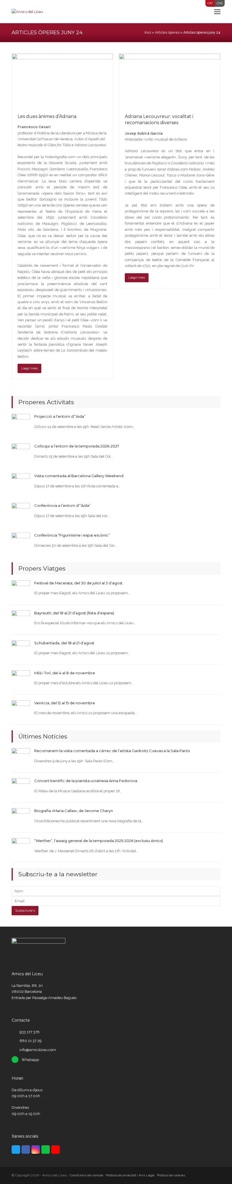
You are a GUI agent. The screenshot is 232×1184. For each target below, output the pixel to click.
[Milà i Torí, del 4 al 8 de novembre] (21, 679)
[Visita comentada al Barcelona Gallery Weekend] (21, 482)
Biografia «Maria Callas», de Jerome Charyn (73, 810)
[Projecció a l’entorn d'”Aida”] (21, 423)
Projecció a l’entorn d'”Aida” (59, 416)
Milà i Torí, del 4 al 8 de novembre (64, 673)
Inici (148, 33)
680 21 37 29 (31, 1041)
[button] (217, 11)
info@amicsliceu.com (38, 1050)
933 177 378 (30, 1032)
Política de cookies (171, 1175)
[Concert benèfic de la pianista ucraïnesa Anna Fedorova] (21, 787)
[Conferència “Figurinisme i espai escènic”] (21, 541)
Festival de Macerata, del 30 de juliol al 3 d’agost (78, 583)
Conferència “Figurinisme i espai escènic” (72, 535)
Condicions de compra (86, 1175)
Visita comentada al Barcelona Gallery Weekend (78, 475)
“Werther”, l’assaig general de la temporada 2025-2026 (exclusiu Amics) (98, 840)
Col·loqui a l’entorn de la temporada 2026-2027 (76, 446)
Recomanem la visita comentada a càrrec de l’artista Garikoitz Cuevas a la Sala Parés (112, 750)
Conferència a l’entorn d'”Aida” (62, 505)
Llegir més (29, 368)
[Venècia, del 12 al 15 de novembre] (21, 709)
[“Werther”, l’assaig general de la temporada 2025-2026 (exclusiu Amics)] (21, 847)
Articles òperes (167, 33)
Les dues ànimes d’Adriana (47, 116)
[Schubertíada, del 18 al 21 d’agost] (21, 649)
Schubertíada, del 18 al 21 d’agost (64, 643)
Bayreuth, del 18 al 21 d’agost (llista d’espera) (74, 613)
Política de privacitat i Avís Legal (130, 1175)
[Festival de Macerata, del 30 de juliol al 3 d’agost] (21, 589)
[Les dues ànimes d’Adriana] (62, 80)
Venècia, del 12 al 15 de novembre (64, 703)
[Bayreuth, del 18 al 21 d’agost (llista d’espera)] (21, 619)
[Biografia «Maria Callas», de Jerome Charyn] (21, 817)
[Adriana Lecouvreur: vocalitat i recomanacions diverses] (169, 80)
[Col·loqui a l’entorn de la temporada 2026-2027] (21, 452)
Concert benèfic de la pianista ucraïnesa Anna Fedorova (85, 780)
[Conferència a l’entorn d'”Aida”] (21, 512)
